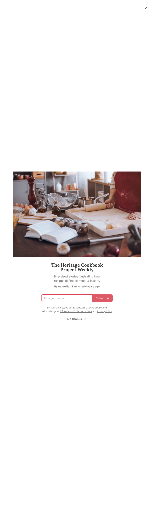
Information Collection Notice (76, 311)
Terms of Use (95, 307)
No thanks (74, 319)
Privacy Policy (104, 311)
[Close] (145, 8)
